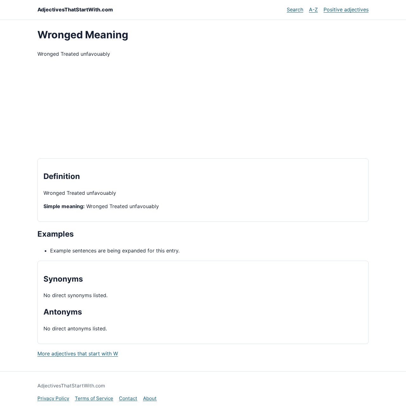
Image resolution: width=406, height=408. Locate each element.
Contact (128, 398)
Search (295, 9)
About (150, 398)
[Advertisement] (203, 108)
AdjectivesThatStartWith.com (75, 9)
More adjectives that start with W (77, 353)
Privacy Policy (53, 398)
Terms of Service (94, 398)
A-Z (313, 9)
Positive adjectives (346, 9)
